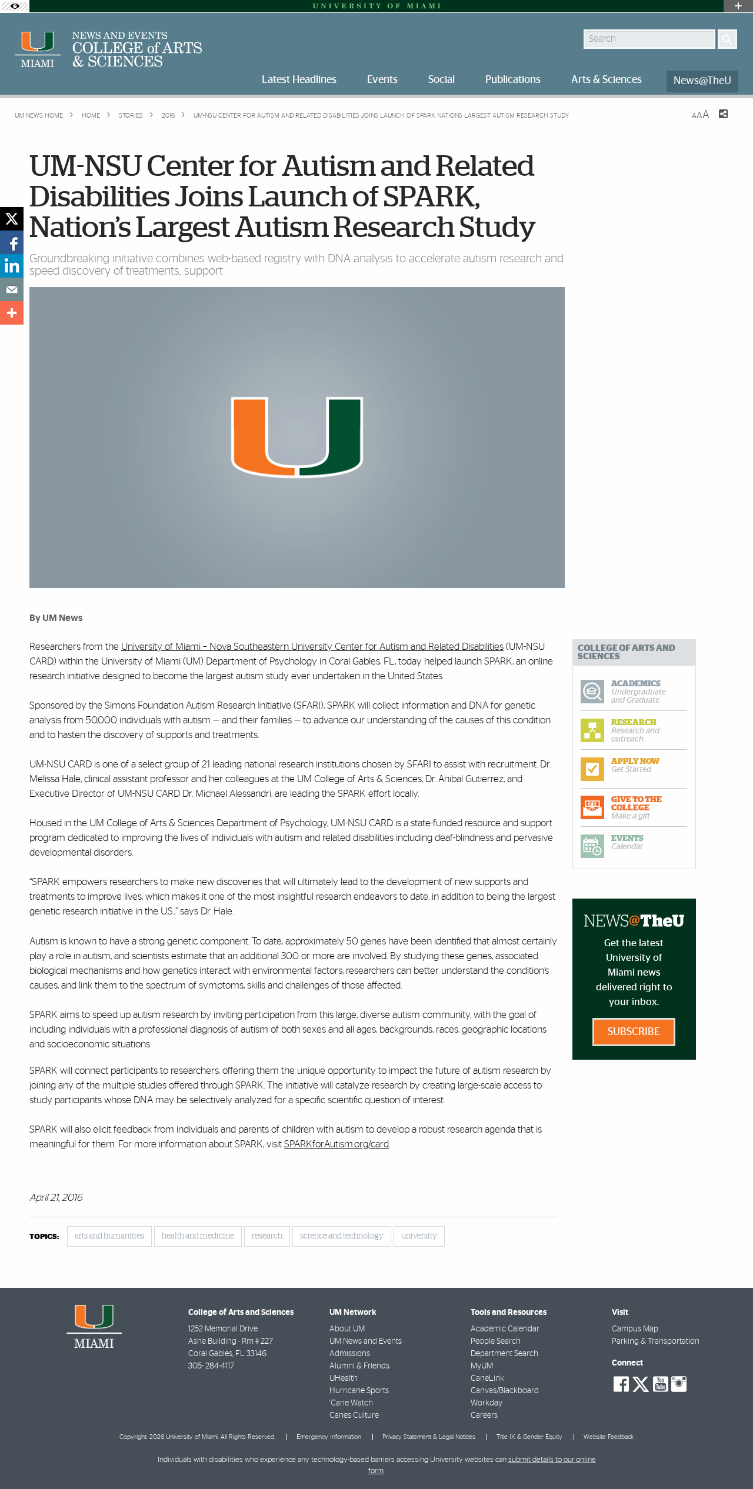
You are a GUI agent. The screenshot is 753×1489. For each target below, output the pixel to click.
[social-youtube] (660, 1384)
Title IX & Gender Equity (529, 1437)
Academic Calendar (505, 1329)
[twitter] (12, 219)
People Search (496, 1341)
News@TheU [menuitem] (702, 81)
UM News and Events (365, 1341)
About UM (347, 1329)
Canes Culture (354, 1415)
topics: (44, 1237)
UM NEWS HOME (39, 115)
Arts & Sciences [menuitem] (606, 80)
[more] (12, 313)
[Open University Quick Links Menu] (738, 6)
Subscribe (634, 1032)
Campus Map (635, 1329)
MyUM (482, 1366)
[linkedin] (12, 266)
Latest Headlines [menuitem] (299, 80)
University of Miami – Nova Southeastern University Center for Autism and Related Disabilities (312, 647)
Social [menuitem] (441, 80)
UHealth (343, 1378)
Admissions (349, 1354)
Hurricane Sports (359, 1391)
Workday (486, 1403)
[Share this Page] (716, 121)
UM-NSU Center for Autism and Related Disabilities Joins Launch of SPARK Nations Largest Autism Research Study (381, 115)
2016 (167, 115)
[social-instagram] (679, 1384)
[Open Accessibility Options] (14, 6)
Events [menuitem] (382, 80)
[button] (728, 1456)
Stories (130, 115)
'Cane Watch (351, 1403)
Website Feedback (609, 1437)
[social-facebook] (621, 1384)
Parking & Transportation (655, 1341)
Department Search (504, 1354)
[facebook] (12, 242)
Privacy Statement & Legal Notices (428, 1437)
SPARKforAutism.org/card (336, 1144)
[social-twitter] (640, 1383)
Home (90, 115)
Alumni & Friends (359, 1366)
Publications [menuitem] (513, 80)
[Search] (727, 39)
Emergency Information (328, 1437)
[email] (12, 289)
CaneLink (487, 1378)
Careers (484, 1415)
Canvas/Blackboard (505, 1391)
